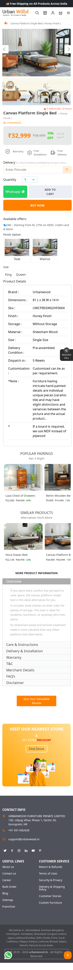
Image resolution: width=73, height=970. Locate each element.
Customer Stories (50, 896)
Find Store (36, 749)
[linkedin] (26, 850)
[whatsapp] (8, 955)
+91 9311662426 (18, 830)
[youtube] (33, 850)
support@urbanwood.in (24, 839)
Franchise (8, 906)
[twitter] (5, 850)
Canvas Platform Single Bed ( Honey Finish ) (36, 23)
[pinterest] (40, 850)
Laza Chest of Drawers (20, 495)
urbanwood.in (39, 952)
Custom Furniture (50, 902)
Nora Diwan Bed (16, 555)
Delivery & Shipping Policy (52, 888)
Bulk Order (9, 886)
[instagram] (19, 850)
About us (8, 867)
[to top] (68, 955)
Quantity (9, 179)
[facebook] (12, 850)
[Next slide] (68, 49)
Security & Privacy (50, 880)
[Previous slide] (4, 49)
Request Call (66, 356)
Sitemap (7, 900)
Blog (5, 893)
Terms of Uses (48, 873)
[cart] (59, 13)
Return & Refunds (50, 867)
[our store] (43, 13)
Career (6, 880)
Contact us (9, 873)
